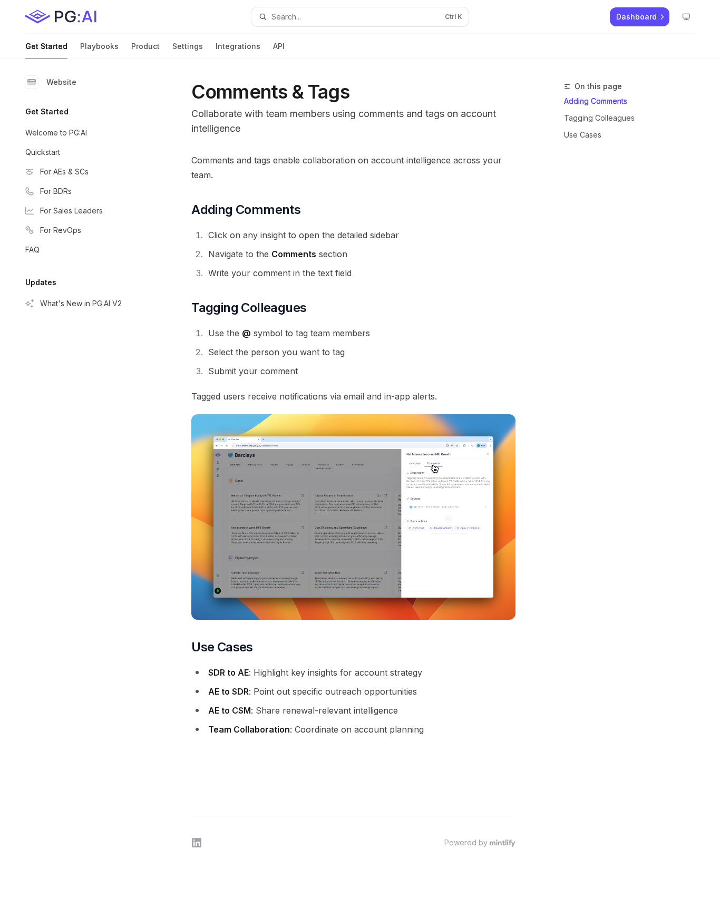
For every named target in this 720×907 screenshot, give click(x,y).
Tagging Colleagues (599, 117)
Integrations (238, 46)
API (279, 46)
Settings (187, 46)
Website (61, 81)
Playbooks (99, 46)
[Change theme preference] (686, 16)
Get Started (46, 46)
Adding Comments (595, 100)
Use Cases (582, 134)
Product (145, 46)
